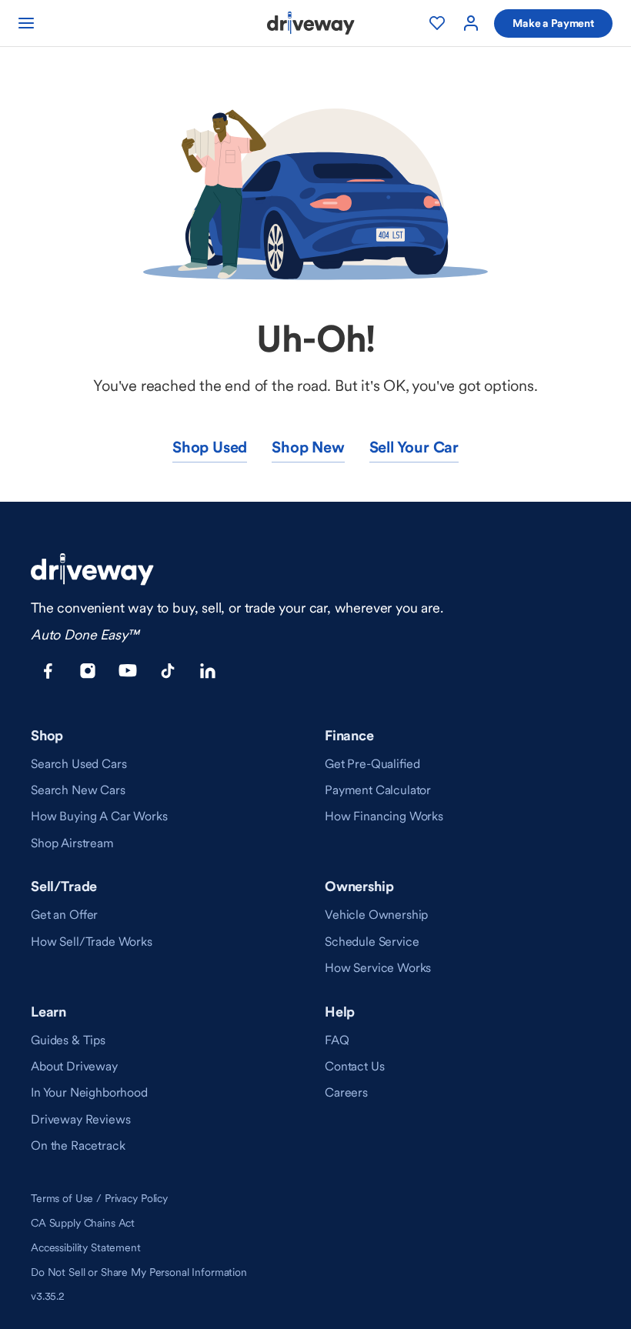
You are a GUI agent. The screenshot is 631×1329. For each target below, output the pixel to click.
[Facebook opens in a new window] (48, 671)
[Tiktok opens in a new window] (168, 671)
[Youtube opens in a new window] (128, 671)
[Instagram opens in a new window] (88, 671)
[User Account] (471, 23)
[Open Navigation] (26, 23)
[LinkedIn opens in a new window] (208, 671)
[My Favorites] (437, 23)
